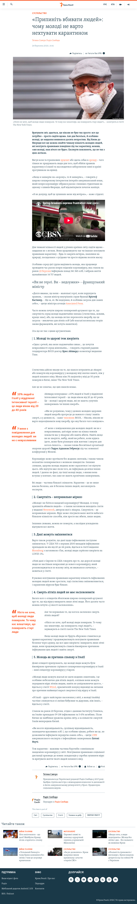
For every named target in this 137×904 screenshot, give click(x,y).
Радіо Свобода (53, 40)
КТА (113, 4)
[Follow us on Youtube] (83, 879)
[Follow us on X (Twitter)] (77, 879)
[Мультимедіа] (121, 4)
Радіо (4, 884)
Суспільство (39, 13)
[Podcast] (109, 879)
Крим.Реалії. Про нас (45, 878)
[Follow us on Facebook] (71, 879)
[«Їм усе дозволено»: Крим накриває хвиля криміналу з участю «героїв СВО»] (55, 852)
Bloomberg (37, 551)
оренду (93, 160)
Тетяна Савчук (39, 40)
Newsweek (49, 510)
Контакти (39, 889)
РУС (105, 4)
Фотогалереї (69, 832)
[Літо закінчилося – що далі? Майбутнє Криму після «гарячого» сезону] (10, 834)
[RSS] (102, 879)
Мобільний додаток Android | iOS (17, 889)
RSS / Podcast (8, 894)
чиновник (69, 418)
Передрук (39, 884)
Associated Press (74, 304)
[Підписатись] (115, 879)
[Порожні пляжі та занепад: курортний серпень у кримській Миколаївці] (55, 834)
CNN (94, 735)
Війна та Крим (25, 832)
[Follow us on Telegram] (90, 879)
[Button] (75, 53)
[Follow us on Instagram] (96, 879)
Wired (53, 687)
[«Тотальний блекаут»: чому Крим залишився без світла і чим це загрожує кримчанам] (10, 852)
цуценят (65, 160)
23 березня (45, 271)
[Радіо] (129, 4)
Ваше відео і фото (10, 878)
